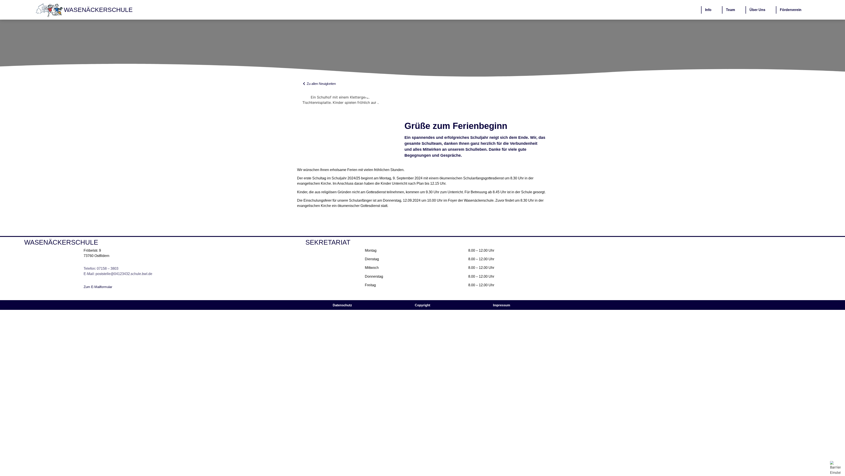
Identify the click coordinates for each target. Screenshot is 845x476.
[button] (422, 305)
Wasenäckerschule (98, 9)
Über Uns (757, 10)
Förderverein (790, 10)
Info (708, 10)
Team (730, 10)
